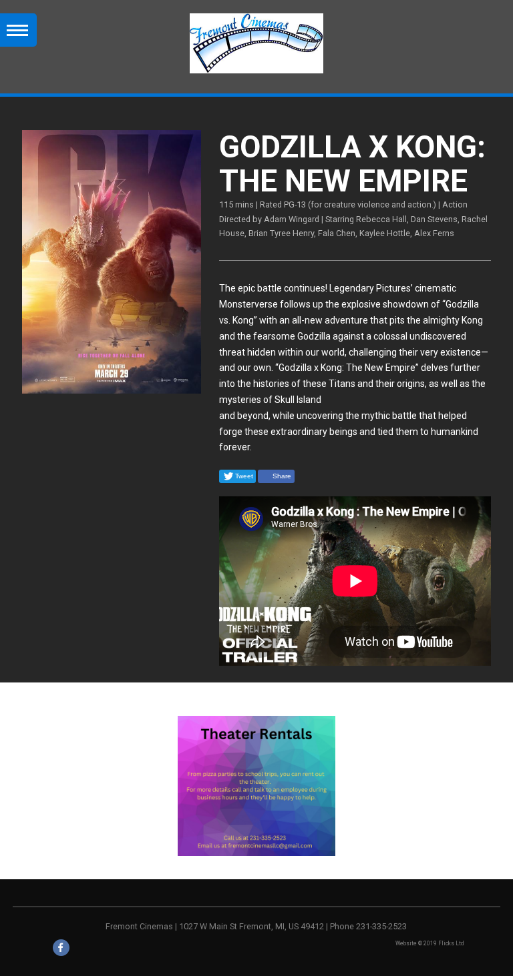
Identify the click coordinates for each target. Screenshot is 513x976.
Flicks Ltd (451, 943)
